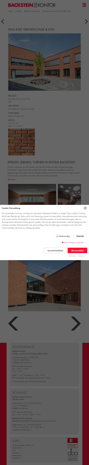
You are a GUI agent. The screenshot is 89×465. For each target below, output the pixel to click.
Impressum (81, 256)
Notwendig (64, 236)
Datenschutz (72, 256)
